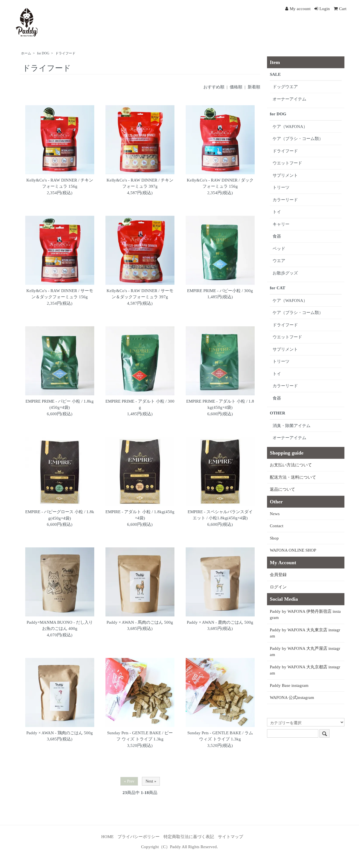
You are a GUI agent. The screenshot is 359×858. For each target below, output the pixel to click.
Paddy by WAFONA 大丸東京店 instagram (305, 633)
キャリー (281, 224)
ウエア (279, 260)
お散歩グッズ (285, 273)
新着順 (254, 87)
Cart (342, 8)
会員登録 (278, 574)
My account (300, 8)
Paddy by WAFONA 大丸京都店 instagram (305, 670)
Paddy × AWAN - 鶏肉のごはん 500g (59, 733)
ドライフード (65, 53)
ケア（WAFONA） (290, 126)
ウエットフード (287, 163)
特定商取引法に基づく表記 (189, 836)
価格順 (236, 87)
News (275, 513)
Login (324, 8)
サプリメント (285, 175)
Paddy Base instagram (289, 685)
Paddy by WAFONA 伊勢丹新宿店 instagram (305, 614)
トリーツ (281, 187)
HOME (107, 836)
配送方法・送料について (293, 477)
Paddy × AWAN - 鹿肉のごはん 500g (220, 622)
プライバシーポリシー (139, 836)
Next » (151, 781)
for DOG (43, 53)
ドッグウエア (285, 86)
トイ (277, 212)
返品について (282, 489)
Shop (274, 538)
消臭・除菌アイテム (291, 425)
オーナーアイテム (289, 99)
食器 (277, 236)
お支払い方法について (291, 465)
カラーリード (285, 200)
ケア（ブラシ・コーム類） (298, 138)
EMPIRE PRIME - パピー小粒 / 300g (220, 290)
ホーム (26, 53)
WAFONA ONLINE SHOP (293, 550)
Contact (276, 526)
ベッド (279, 248)
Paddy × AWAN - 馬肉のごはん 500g (140, 622)
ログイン (278, 587)
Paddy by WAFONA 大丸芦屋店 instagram (305, 651)
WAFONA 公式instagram (292, 697)
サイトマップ (230, 836)
